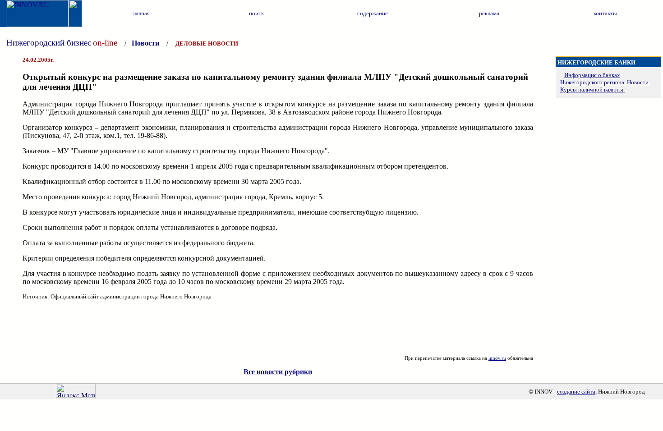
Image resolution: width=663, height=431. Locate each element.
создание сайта (576, 391)
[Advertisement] (278, 327)
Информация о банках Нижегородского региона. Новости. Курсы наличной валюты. (605, 82)
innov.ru (497, 358)
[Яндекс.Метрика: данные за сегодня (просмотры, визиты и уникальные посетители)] (76, 391)
